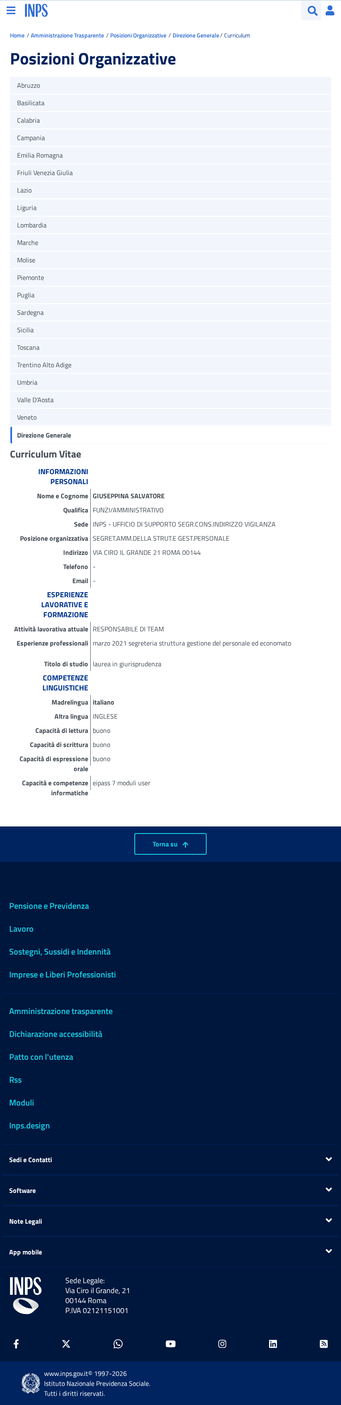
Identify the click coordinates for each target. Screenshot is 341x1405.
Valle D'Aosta (35, 400)
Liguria (27, 208)
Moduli (21, 1102)
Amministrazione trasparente (61, 1010)
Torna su (166, 844)
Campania (31, 138)
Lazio (24, 190)
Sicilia (25, 330)
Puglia (26, 295)
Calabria (28, 120)
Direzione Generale (196, 35)
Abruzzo (28, 85)
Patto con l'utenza (41, 1056)
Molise (26, 260)
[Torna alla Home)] (26, 1295)
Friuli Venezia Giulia (45, 173)
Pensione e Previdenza (49, 905)
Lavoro (21, 928)
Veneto (27, 417)
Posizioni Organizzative (138, 35)
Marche (27, 242)
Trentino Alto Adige (44, 365)
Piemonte (30, 277)
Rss (15, 1079)
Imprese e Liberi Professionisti (62, 974)
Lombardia (32, 225)
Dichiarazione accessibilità (55, 1033)
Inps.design (29, 1125)
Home (17, 35)
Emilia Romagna (40, 155)
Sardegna (30, 312)
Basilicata (30, 103)
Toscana (28, 347)
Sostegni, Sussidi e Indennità (60, 951)
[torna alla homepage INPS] (36, 10)
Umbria (27, 382)
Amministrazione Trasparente (67, 35)
